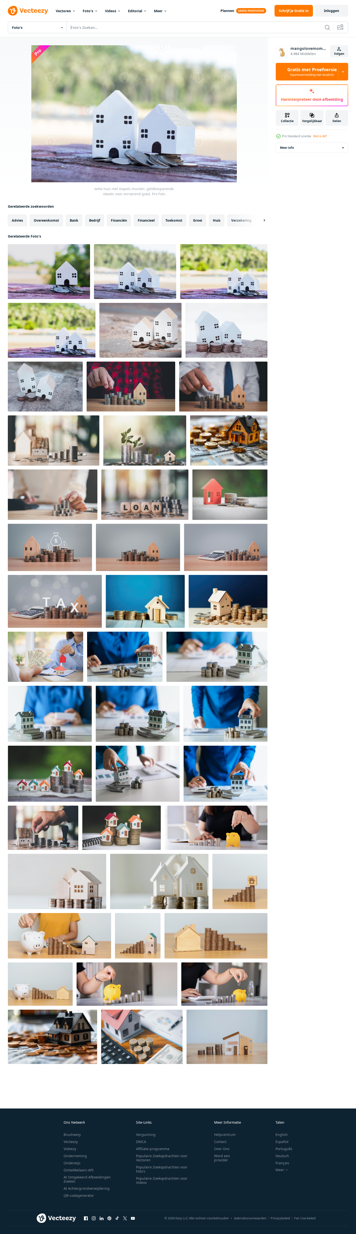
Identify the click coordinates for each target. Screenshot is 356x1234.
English (282, 1134)
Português (284, 1148)
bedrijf (94, 220)
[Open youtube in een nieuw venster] (133, 1218)
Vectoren (63, 11)
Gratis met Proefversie (312, 72)
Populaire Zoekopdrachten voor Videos (161, 1180)
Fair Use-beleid (305, 1218)
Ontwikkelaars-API (78, 1170)
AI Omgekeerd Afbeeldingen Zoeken (87, 1179)
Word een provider (222, 1158)
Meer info (287, 148)
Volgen (339, 54)
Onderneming (75, 1156)
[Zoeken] (327, 27)
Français (282, 1163)
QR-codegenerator (79, 1195)
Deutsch (282, 1156)
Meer (158, 11)
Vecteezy (71, 1141)
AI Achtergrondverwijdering (87, 1188)
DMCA (141, 1141)
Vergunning (146, 1134)
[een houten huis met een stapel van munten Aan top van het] (57, 881)
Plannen (227, 10)
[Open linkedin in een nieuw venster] (101, 1218)
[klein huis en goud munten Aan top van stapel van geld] (228, 440)
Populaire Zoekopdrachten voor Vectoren (161, 1158)
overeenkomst (46, 220)
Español (282, 1141)
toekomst (173, 220)
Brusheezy (72, 1134)
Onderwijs (72, 1163)
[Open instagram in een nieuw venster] (94, 1218)
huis (216, 220)
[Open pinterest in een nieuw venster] (109, 1218)
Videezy (70, 1148)
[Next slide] (260, 220)
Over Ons (222, 1148)
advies (17, 220)
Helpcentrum (225, 1134)
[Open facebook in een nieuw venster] (86, 1218)
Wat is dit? (320, 136)
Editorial (135, 11)
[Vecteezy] (28, 11)
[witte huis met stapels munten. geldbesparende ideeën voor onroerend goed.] (49, 271)
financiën (119, 220)
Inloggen (331, 10)
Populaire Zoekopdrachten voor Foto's (161, 1169)
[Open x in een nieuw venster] (125, 1218)
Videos (110, 11)
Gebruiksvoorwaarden (250, 1218)
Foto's (88, 11)
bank (74, 220)
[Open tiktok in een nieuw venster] (117, 1218)
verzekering (241, 220)
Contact (220, 1141)
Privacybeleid (280, 1218)
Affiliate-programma (152, 1148)
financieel (146, 220)
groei (197, 220)
